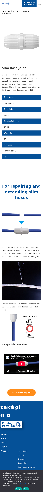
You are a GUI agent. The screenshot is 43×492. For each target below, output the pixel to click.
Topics (4, 446)
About (4, 438)
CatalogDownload (8, 424)
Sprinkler (22, 463)
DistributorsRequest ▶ (29, 3)
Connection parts (26, 467)
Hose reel (22, 451)
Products (5, 451)
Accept (18, 489)
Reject (26, 489)
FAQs (3, 442)
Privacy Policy (23, 483)
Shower (21, 459)
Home (4, 434)
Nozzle (21, 455)
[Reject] (40, 481)
